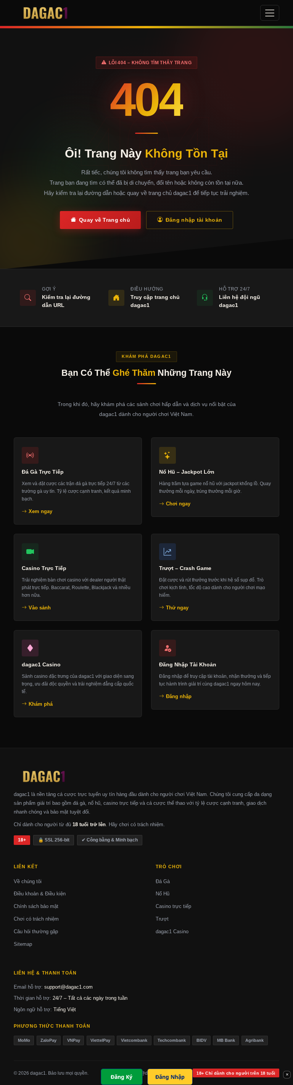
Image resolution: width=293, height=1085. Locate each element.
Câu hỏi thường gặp (36, 931)
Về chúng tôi (28, 881)
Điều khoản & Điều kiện (40, 894)
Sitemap (23, 944)
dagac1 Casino (172, 931)
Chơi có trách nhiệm (36, 919)
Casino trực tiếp (173, 906)
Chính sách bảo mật (36, 906)
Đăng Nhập (170, 1076)
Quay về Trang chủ (104, 220)
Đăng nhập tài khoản (194, 220)
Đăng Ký (121, 1076)
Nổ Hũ (162, 894)
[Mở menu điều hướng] (269, 13)
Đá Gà (163, 881)
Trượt (162, 919)
